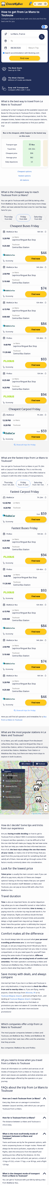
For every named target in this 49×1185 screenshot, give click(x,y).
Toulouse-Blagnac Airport (11, 996)
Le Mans (27, 764)
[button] (36, 788)
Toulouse (41, 764)
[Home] (14, 4)
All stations (24, 180)
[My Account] (30, 3)
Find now (36, 258)
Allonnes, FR (30, 992)
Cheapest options (24, 171)
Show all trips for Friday (25, 445)
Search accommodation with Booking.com (22, 53)
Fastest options (24, 176)
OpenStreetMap (36, 813)
